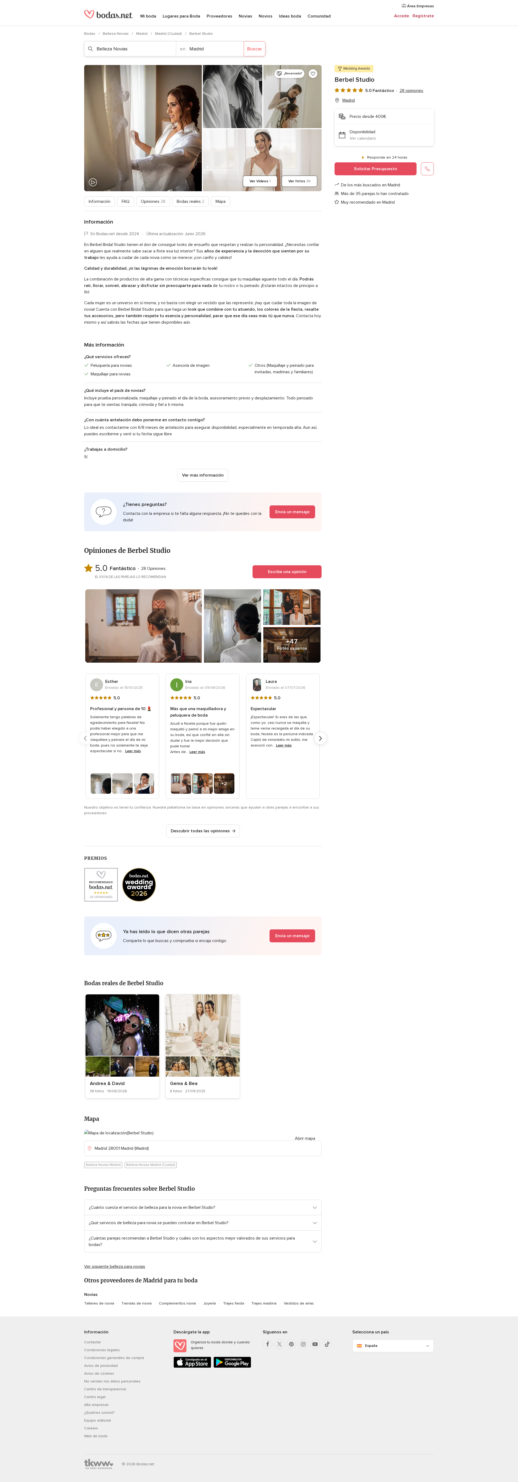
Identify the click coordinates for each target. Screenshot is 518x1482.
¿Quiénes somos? (99, 1412)
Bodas (90, 33)
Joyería (209, 1303)
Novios (265, 16)
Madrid (142, 33)
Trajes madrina (264, 1303)
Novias (245, 16)
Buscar (254, 49)
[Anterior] (85, 738)
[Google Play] (232, 1366)
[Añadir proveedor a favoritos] (313, 73)
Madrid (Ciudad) (169, 33)
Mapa (221, 201)
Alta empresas (96, 1404)
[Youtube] (315, 1344)
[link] (122, 1046)
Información (99, 201)
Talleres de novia (99, 1303)
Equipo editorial (97, 1420)
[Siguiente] (320, 738)
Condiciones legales (102, 1350)
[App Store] (192, 1366)
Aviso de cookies (99, 1373)
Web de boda (95, 1436)
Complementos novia (177, 1303)
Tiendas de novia (136, 1303)
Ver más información (203, 475)
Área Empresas (420, 6)
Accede (401, 16)
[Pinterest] (291, 1344)
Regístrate (423, 16)
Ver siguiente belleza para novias (114, 1266)
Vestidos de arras (299, 1303)
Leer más (133, 751)
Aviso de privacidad (101, 1365)
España (371, 1345)
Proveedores (219, 16)
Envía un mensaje (292, 512)
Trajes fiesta (233, 1303)
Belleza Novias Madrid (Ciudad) (150, 1165)
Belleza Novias (116, 33)
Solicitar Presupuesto (375, 169)
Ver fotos (299, 181)
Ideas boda (290, 16)
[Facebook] (267, 1344)
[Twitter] (279, 1344)
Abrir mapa (305, 1138)
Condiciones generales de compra (114, 1358)
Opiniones (153, 201)
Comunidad (319, 16)
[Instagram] (303, 1344)
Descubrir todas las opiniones (200, 831)
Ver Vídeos (260, 181)
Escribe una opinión (287, 571)
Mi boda (148, 16)
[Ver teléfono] (427, 168)
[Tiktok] (327, 1344)
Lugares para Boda (181, 16)
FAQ (126, 201)
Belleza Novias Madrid (103, 1165)
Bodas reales (190, 201)
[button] (203, 511)
